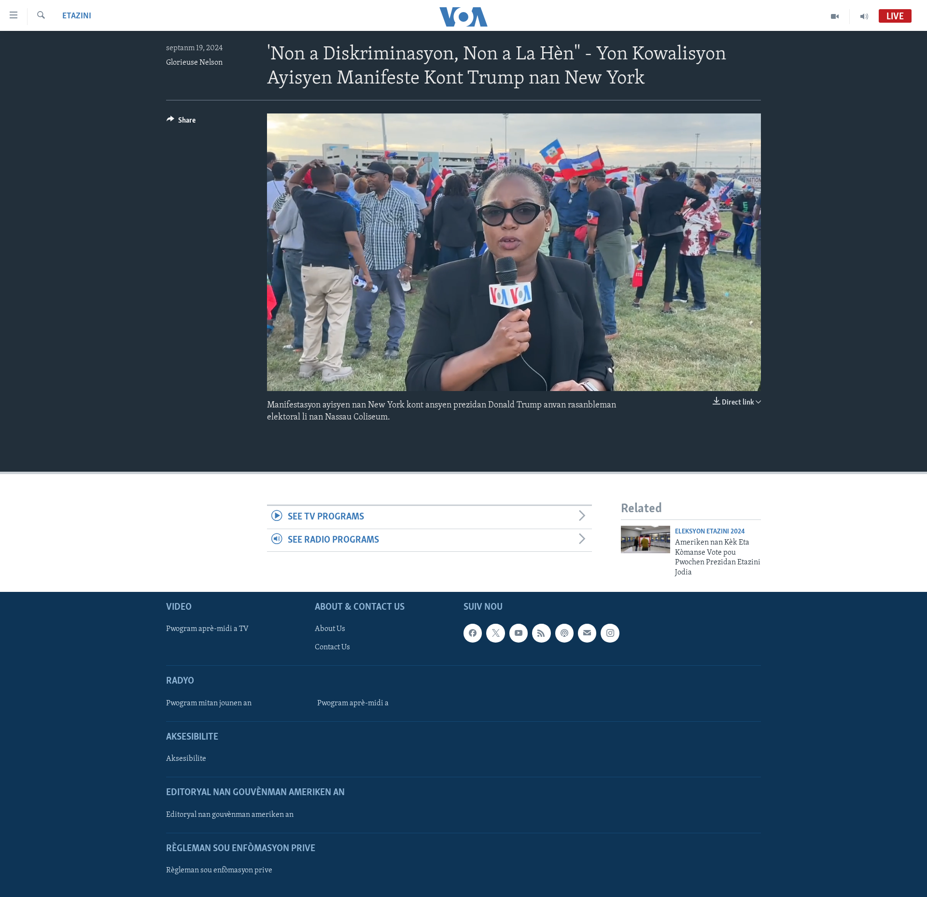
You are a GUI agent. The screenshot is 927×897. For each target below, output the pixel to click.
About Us (330, 629)
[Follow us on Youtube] (518, 633)
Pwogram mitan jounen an (209, 703)
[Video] (835, 16)
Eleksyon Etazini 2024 (710, 531)
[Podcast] (564, 633)
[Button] (181, 122)
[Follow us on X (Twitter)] (495, 633)
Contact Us (332, 647)
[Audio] (864, 16)
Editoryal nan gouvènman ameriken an (230, 814)
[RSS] (541, 633)
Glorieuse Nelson (194, 63)
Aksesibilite (186, 759)
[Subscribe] (587, 633)
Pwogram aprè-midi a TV (207, 629)
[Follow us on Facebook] (473, 633)
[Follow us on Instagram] (610, 633)
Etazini (76, 16)
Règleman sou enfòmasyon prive (219, 870)
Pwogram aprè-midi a (353, 703)
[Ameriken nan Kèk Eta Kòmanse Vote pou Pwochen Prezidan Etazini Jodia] (645, 539)
